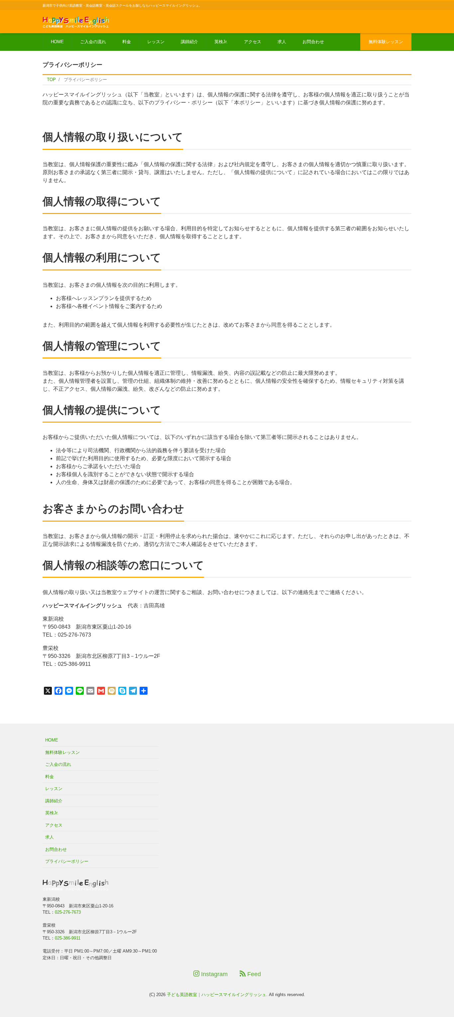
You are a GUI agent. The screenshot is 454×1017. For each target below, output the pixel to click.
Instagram (213, 974)
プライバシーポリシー (66, 861)
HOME (57, 41)
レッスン (156, 41)
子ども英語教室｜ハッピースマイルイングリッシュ (216, 994)
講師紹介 (189, 41)
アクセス (252, 41)
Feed (253, 974)
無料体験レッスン (386, 41)
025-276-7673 (68, 912)
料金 (126, 41)
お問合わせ (313, 41)
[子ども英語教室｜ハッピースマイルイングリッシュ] (76, 21)
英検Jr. (221, 41)
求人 (282, 41)
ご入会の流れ (93, 41)
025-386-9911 (67, 938)
